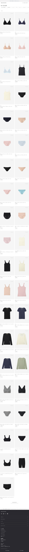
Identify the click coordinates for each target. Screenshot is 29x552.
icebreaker (9, 7)
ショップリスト (3, 532)
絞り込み (8, 550)
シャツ (13, 7)
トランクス (24, 7)
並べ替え (22, 550)
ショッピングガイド (3, 531)
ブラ (16, 7)
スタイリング (2, 533)
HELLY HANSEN (3, 7)
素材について (2, 536)
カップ (20, 7)
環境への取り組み (3, 539)
